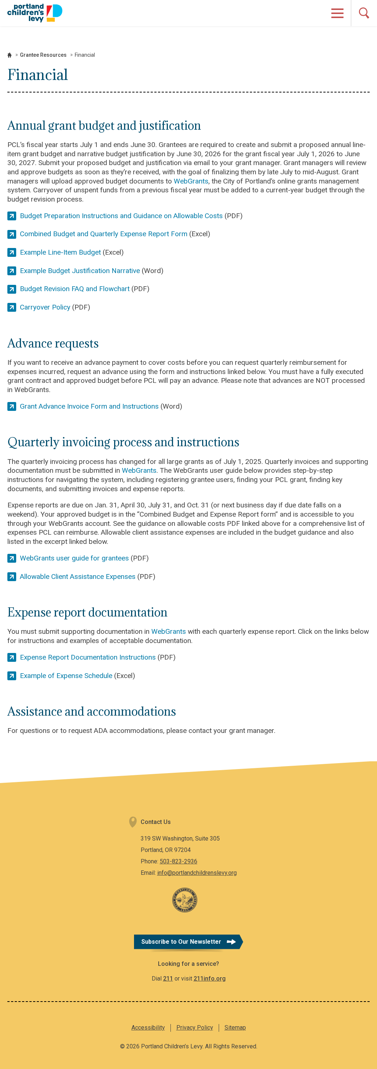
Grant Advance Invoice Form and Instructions (89, 406)
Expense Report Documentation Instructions (88, 657)
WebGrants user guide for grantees (74, 558)
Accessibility (148, 1027)
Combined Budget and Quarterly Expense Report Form (103, 234)
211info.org (210, 978)
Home (9, 55)
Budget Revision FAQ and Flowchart (75, 288)
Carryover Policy (45, 307)
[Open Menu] (337, 13)
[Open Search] (364, 13)
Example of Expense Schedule (66, 675)
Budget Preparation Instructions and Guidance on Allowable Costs (121, 216)
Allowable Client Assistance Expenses (77, 576)
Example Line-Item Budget (60, 252)
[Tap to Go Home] (35, 13)
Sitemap (235, 1027)
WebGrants (191, 181)
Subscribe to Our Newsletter (181, 941)
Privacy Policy (194, 1027)
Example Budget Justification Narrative (80, 270)
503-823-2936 (178, 861)
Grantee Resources (43, 55)
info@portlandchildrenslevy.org (197, 872)
